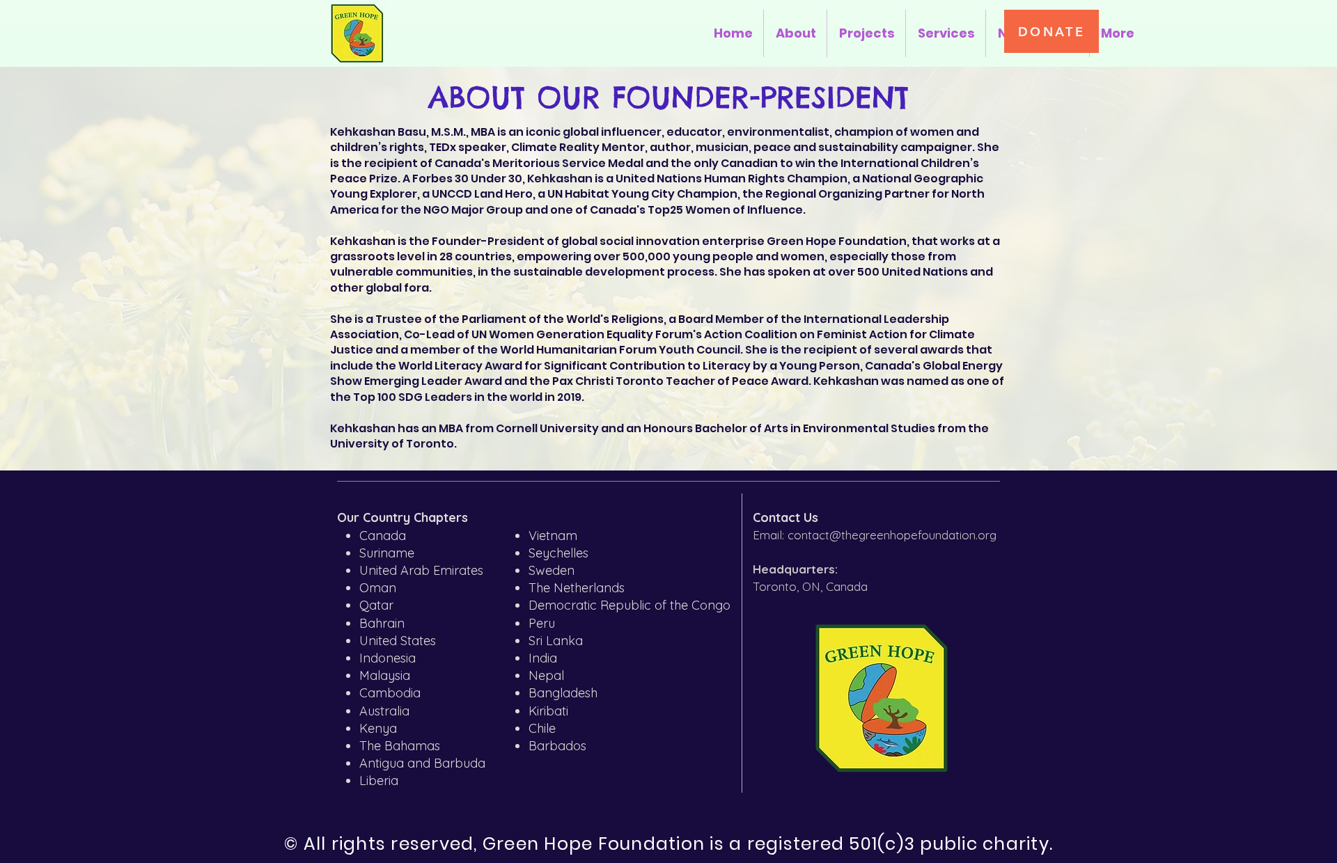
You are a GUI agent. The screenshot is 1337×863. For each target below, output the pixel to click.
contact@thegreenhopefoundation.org (892, 535)
